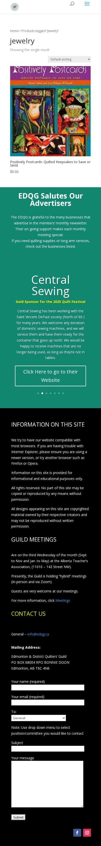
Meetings (62, 600)
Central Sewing (50, 285)
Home (14, 31)
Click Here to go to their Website (50, 375)
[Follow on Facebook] (77, 833)
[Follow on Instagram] (87, 833)
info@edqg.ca (38, 634)
